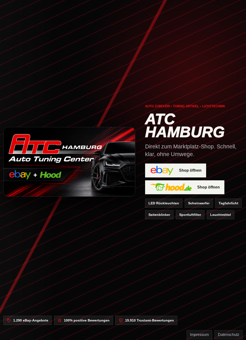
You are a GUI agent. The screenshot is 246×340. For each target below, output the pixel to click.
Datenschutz (228, 335)
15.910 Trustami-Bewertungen (149, 320)
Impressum (199, 335)
